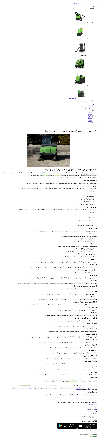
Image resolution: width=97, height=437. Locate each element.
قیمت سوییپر (14, 388)
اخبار (93, 104)
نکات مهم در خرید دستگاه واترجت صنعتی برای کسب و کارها (83, 394)
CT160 (90, 122)
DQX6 (90, 116)
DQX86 (90, 114)
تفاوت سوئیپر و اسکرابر (63, 177)
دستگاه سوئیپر (69, 388)
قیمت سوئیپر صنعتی (22, 388)
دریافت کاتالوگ (91, 105)
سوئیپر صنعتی (46, 388)
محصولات (92, 8)
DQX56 (90, 115)
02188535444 (45, 175)
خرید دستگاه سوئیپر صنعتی (78, 388)
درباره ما (92, 109)
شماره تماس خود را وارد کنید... (87, 416)
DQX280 (90, 112)
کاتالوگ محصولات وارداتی (86, 106)
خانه (93, 6)
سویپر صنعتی (64, 385)
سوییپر (35, 388)
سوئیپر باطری (62, 388)
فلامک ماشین (78, 389)
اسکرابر (92, 111)
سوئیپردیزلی (40, 388)
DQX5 (90, 120)
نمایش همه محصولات (81, 101)
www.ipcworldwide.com (25, 385)
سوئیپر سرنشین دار (54, 388)
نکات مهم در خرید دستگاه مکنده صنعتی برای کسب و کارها (57, 394)
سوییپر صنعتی (83, 86)
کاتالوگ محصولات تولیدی (86, 108)
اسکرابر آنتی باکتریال (72, 381)
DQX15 (90, 117)
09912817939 (57, 175)
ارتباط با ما (92, 110)
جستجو (95, 124)
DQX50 (90, 121)
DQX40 (90, 118)
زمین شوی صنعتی (72, 98)
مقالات (92, 103)
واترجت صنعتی (41, 385)
